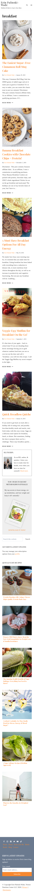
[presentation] (17, 39)
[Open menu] (31, 5)
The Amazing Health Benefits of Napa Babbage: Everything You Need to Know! (16, 681)
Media (27, 844)
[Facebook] (4, 841)
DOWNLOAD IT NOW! (17, 530)
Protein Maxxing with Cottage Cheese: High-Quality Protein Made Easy (16, 598)
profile (17, 554)
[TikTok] (21, 841)
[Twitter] (14, 841)
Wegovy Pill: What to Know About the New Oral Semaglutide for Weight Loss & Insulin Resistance (17, 639)
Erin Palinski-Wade (9, 75)
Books (5, 847)
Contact (15, 847)
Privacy (25, 887)
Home (5, 844)
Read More (7, 102)
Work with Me (19, 844)
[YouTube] (17, 841)
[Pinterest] (10, 841)
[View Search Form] (27, 5)
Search (27, 539)
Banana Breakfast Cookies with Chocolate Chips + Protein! (16, 154)
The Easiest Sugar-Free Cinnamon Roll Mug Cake (16, 66)
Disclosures (7, 890)
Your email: (6, 866)
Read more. (24, 471)
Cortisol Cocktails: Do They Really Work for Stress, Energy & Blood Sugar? (15, 723)
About (10, 844)
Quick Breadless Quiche (16, 414)
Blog (10, 847)
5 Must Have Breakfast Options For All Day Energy (15, 244)
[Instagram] (7, 841)
